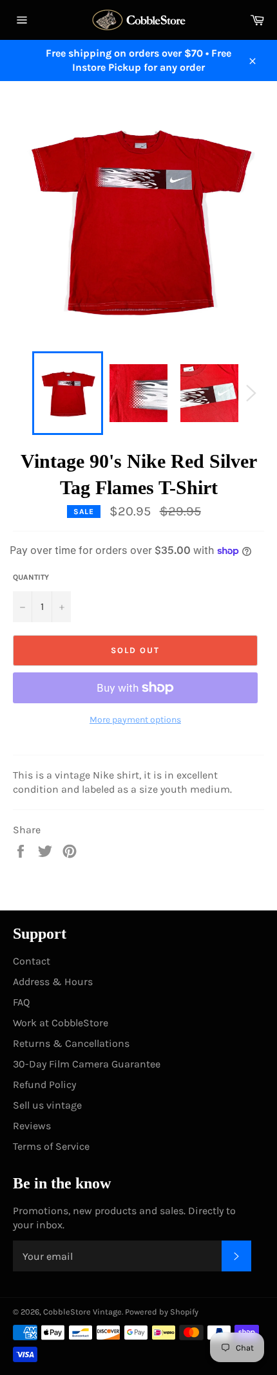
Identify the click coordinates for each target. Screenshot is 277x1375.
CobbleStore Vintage (82, 1311)
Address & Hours (53, 981)
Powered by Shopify (161, 1311)
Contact (31, 961)
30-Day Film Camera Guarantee (86, 1064)
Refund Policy (44, 1084)
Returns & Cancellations (71, 1043)
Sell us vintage (47, 1105)
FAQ (21, 1002)
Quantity (31, 577)
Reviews (32, 1126)
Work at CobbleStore (60, 1023)
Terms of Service (51, 1146)
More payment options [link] (135, 719)
